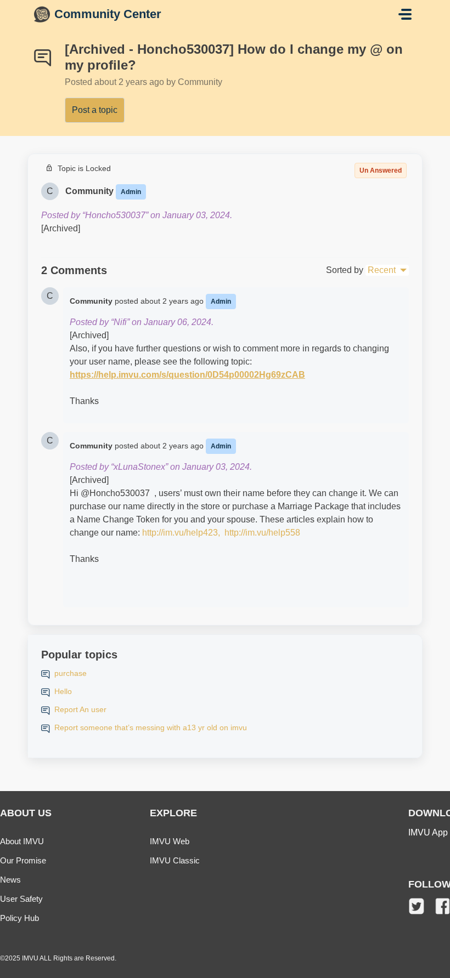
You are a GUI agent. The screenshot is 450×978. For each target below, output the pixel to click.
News (10, 879)
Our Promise (23, 860)
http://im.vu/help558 (262, 532)
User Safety (21, 898)
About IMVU (22, 841)
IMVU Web (169, 841)
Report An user (80, 709)
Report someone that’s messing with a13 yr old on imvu (150, 727)
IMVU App (428, 832)
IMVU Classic (175, 860)
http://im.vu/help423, (182, 532)
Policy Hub (19, 918)
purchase (70, 673)
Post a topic (94, 110)
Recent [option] (382, 270)
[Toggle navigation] (405, 14)
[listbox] (387, 270)
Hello (63, 691)
